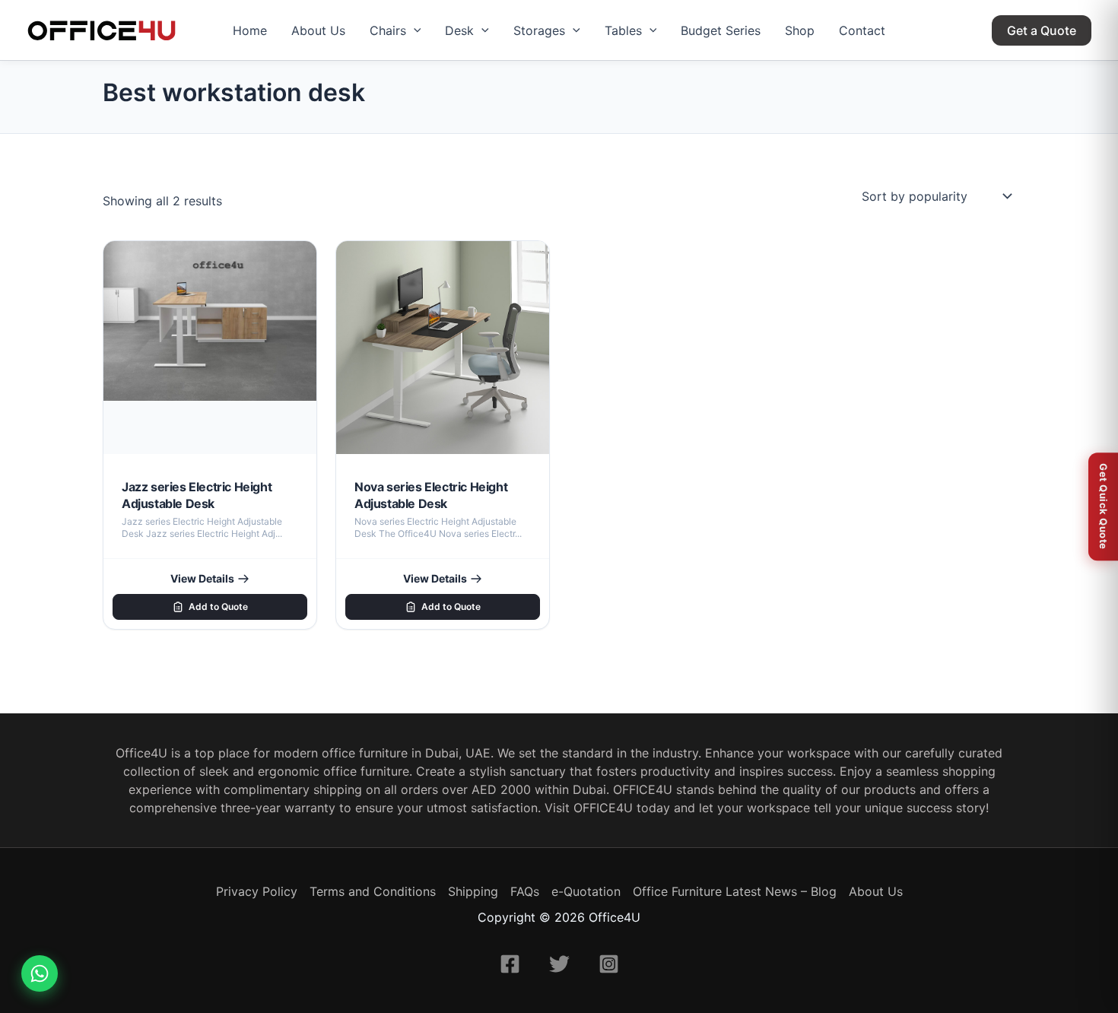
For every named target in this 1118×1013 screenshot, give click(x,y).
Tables (623, 30)
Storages (539, 30)
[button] (413, 30)
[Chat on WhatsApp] (39, 973)
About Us (318, 30)
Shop (800, 30)
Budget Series (721, 30)
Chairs (388, 30)
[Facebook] (510, 964)
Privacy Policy (256, 891)
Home (250, 30)
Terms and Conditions (373, 891)
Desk (459, 30)
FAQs (524, 891)
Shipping (473, 891)
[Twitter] (559, 964)
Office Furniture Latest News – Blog (735, 891)
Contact (862, 30)
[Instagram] (609, 964)
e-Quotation (586, 891)
